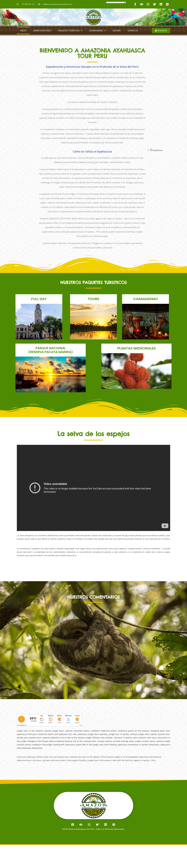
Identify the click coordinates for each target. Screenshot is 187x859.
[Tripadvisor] (141, 4)
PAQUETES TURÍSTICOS (69, 30)
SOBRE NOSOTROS (42, 30)
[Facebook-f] (135, 4)
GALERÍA (117, 30)
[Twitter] (154, 4)
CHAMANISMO (96, 30)
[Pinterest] (167, 4)
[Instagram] (148, 4)
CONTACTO (133, 30)
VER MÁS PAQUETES (39, 331)
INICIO (23, 30)
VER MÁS (136, 376)
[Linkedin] (161, 4)
